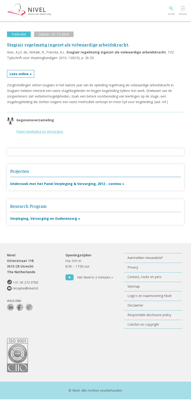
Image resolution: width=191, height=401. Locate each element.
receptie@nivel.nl (25, 288)
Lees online (19, 74)
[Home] (36, 10)
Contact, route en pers (144, 277)
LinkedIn (10, 307)
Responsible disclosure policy (149, 315)
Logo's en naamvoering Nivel (149, 295)
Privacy (132, 267)
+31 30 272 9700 (25, 282)
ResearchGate (29, 307)
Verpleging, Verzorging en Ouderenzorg (43, 218)
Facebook (19, 307)
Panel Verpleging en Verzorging (39, 131)
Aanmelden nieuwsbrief (145, 257)
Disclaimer (135, 305)
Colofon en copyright (143, 324)
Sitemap (133, 286)
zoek (171, 14)
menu (183, 14)
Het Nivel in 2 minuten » (95, 277)
